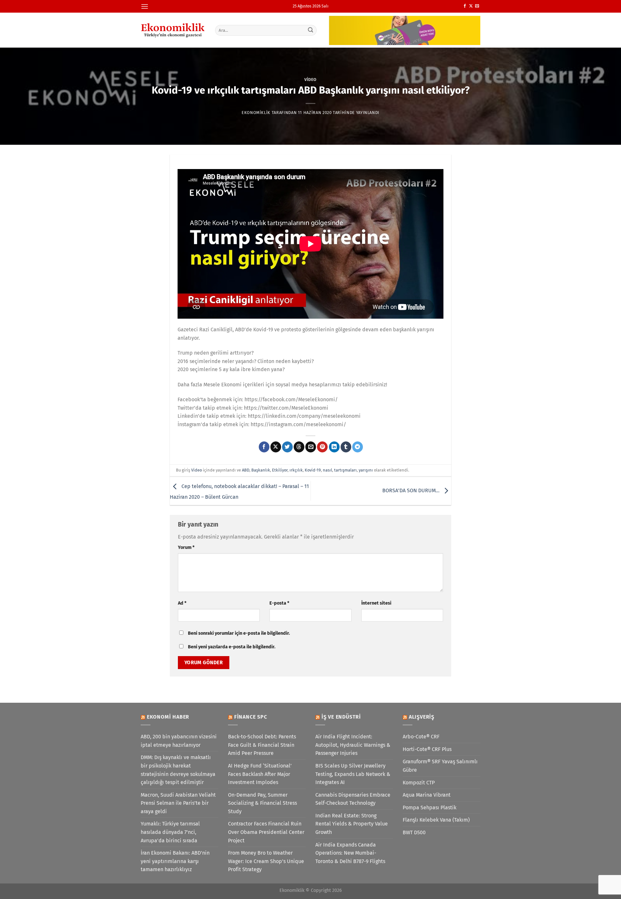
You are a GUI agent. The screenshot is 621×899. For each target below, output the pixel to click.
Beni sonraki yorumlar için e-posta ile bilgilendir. (239, 633)
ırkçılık (296, 470)
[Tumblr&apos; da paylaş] (346, 446)
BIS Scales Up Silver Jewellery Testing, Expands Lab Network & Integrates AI (352, 774)
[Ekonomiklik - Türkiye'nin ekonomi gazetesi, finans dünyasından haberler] (173, 30)
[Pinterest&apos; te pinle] (322, 446)
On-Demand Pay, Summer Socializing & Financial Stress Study (262, 803)
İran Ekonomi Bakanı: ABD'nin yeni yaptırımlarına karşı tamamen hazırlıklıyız (175, 861)
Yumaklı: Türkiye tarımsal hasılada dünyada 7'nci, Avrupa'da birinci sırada (170, 832)
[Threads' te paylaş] (299, 446)
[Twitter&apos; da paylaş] (287, 446)
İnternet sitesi (376, 603)
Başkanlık (260, 470)
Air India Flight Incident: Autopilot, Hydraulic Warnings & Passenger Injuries (352, 745)
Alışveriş (421, 717)
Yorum (186, 547)
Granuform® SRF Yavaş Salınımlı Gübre (440, 765)
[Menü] (144, 6)
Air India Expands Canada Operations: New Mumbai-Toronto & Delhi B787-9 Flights (350, 853)
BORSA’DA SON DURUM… (411, 490)
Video (310, 79)
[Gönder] (310, 30)
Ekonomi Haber (168, 717)
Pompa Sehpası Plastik (429, 807)
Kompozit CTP (419, 783)
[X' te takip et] (471, 6)
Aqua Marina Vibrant (427, 795)
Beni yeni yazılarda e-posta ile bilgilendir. (231, 647)
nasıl (327, 470)
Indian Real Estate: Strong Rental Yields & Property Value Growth (351, 824)
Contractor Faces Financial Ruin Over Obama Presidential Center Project (266, 832)
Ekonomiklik (256, 112)
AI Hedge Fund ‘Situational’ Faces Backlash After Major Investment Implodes (260, 774)
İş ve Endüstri (341, 717)
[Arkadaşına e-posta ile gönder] (310, 446)
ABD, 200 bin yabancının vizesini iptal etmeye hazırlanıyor (179, 741)
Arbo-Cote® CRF (421, 737)
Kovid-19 (313, 470)
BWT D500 (414, 832)
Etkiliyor (280, 470)
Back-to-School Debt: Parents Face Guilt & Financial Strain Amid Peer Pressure (262, 745)
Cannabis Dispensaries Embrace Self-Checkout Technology (352, 799)
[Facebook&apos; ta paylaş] (264, 446)
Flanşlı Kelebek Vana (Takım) (436, 820)
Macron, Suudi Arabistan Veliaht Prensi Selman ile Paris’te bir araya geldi (178, 803)
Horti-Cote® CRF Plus (427, 749)
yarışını (366, 470)
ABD (245, 470)
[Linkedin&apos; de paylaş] (334, 446)
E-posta (279, 603)
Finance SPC (250, 717)
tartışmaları (345, 470)
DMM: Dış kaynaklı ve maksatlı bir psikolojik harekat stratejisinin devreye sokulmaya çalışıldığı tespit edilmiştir (178, 769)
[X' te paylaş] (275, 446)
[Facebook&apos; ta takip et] (465, 6)
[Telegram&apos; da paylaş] (357, 446)
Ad (182, 603)
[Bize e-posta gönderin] (477, 6)
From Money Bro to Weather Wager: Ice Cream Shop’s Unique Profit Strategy (266, 861)
